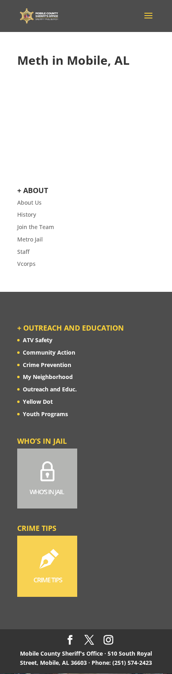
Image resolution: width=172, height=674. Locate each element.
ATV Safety (37, 340)
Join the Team (35, 227)
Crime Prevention (47, 365)
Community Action (49, 352)
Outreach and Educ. (50, 389)
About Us (29, 202)
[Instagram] (108, 640)
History (26, 214)
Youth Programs (45, 414)
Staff (23, 251)
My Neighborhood (48, 377)
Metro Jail (30, 239)
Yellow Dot (38, 401)
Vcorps (26, 263)
